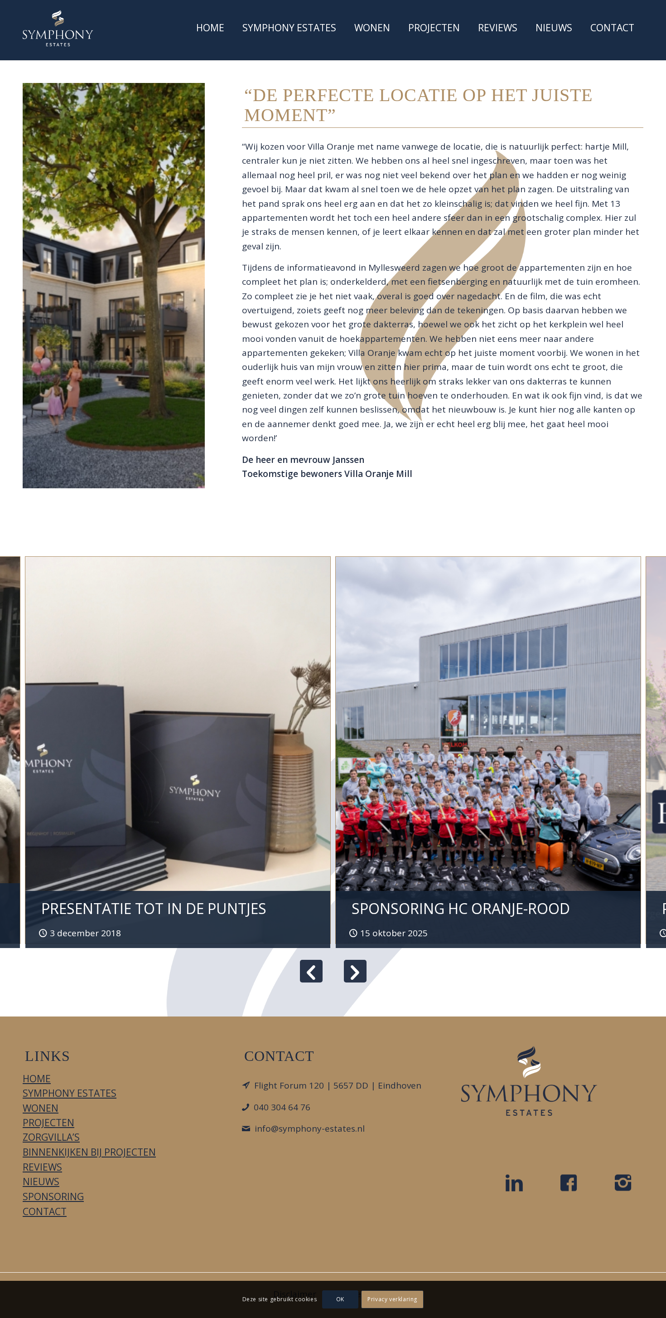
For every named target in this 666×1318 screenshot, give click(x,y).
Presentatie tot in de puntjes (153, 908)
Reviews (42, 1167)
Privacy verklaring (392, 1299)
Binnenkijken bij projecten (89, 1152)
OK (340, 1299)
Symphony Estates (69, 1093)
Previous (311, 971)
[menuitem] (210, 30)
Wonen (40, 1108)
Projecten (48, 1122)
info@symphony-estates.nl (310, 1128)
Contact (45, 1211)
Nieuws (41, 1181)
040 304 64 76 (282, 1107)
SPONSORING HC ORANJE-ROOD (461, 908)
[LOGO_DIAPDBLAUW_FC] (529, 1081)
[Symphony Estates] (58, 28)
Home (37, 1078)
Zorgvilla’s (51, 1137)
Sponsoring (53, 1196)
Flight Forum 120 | (337, 1085)
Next (355, 971)
